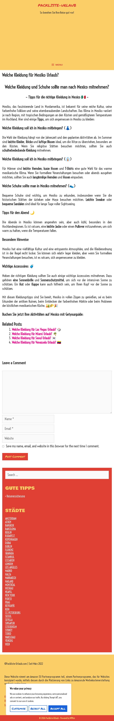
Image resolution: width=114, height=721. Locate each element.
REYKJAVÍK (10, 605)
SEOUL (8, 616)
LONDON (9, 564)
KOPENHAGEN (11, 539)
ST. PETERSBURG (12, 612)
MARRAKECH (10, 577)
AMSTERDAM (10, 518)
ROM (7, 609)
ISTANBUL (9, 557)
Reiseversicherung (16, 496)
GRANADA (9, 553)
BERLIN (8, 532)
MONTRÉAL (10, 584)
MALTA (8, 574)
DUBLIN (8, 546)
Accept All (57, 709)
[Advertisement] (57, 37)
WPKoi (72, 718)
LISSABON (9, 560)
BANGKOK (9, 525)
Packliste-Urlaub (57, 5)
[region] (38, 699)
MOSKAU (9, 588)
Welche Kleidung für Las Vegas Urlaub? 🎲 (36, 329)
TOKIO (8, 633)
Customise (19, 709)
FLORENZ (9, 550)
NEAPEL (8, 591)
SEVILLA (8, 619)
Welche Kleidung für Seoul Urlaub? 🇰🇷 (34, 338)
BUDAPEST (10, 536)
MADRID (8, 570)
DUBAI (8, 543)
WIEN (7, 644)
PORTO (8, 599)
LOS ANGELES (11, 567)
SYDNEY (8, 630)
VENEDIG (9, 640)
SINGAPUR (10, 623)
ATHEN (8, 522)
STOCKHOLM (11, 626)
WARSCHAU (10, 637)
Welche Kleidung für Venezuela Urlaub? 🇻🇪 (36, 342)
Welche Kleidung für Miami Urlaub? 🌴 (34, 334)
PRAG (7, 602)
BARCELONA (10, 529)
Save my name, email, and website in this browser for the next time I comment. (52, 446)
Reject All (37, 709)
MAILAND (9, 581)
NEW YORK (10, 595)
